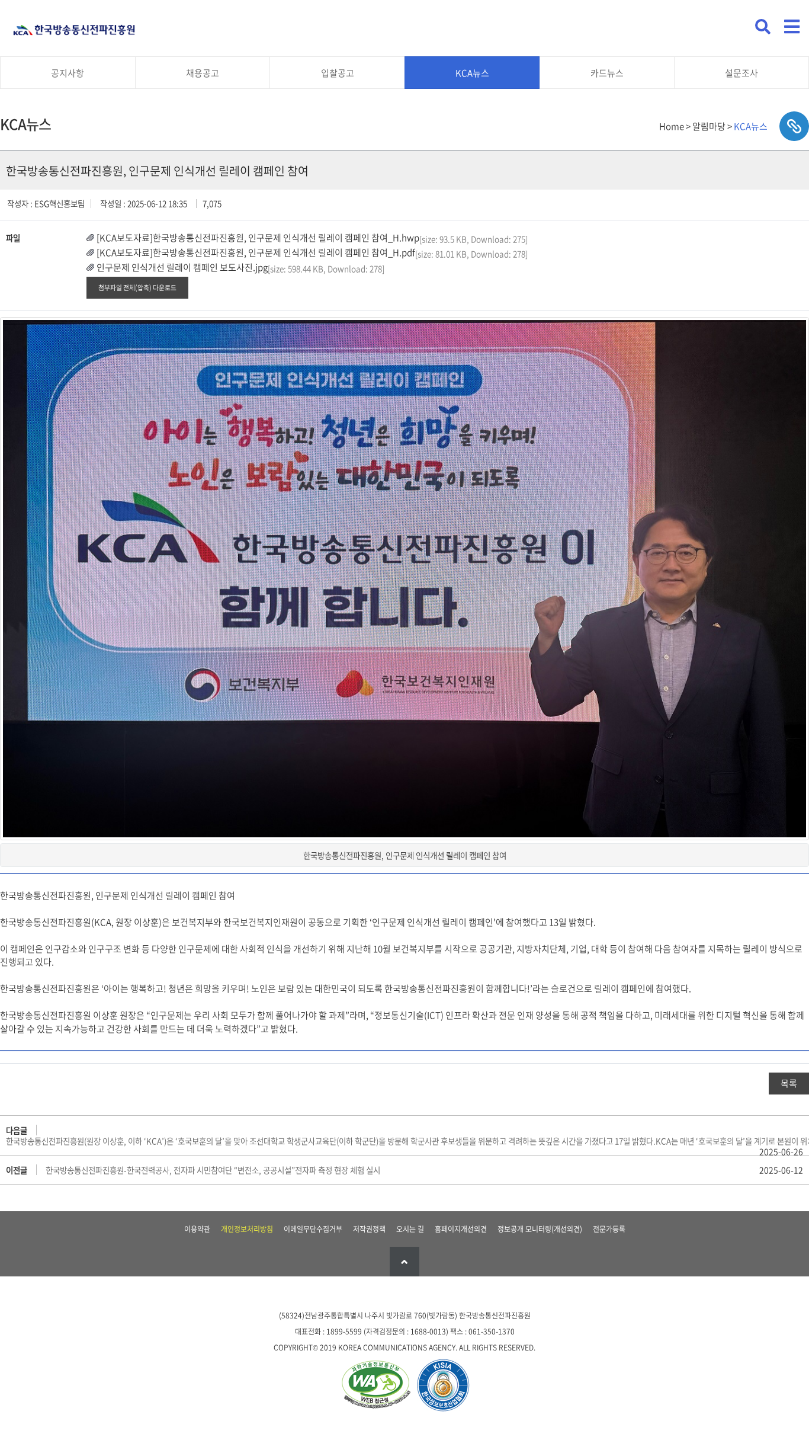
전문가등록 (609, 1229)
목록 (789, 1083)
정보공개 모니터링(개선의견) (539, 1229)
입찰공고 (337, 72)
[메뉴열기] (792, 27)
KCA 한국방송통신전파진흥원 (74, 25)
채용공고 (202, 72)
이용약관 (197, 1229)
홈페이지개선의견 (461, 1229)
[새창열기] (375, 1386)
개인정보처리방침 (247, 1229)
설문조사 (741, 72)
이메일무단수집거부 (313, 1229)
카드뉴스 (607, 72)
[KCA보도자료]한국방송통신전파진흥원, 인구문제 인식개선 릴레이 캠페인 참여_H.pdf (256, 252)
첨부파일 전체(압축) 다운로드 (137, 287)
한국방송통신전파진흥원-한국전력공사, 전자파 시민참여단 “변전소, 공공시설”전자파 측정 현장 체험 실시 (213, 1170)
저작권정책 (369, 1229)
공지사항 (67, 72)
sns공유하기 (794, 126)
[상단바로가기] (404, 1261)
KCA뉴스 (472, 72)
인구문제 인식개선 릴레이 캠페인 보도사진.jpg (182, 267)
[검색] (763, 27)
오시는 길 (410, 1229)
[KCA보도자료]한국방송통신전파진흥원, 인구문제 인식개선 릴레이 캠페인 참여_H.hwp (258, 237)
